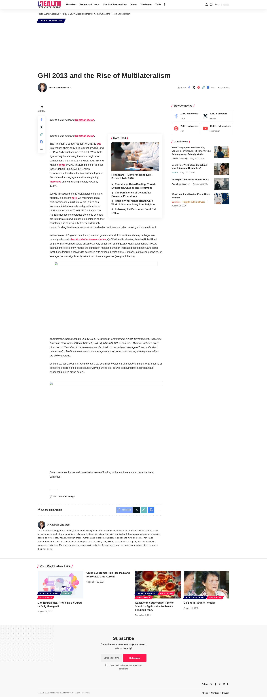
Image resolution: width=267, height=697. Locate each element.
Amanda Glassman (59, 87)
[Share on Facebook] (189, 87)
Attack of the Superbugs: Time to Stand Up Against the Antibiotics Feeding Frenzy (154, 606)
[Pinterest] (186, 128)
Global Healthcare (51, 20)
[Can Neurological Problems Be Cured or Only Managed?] (60, 584)
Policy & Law (46, 597)
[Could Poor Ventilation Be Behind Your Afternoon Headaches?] (221, 169)
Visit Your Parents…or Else (199, 602)
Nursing (184, 158)
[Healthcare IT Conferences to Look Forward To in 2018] (135, 156)
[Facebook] (186, 116)
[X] (217, 116)
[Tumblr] (227, 684)
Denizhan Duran (84, 120)
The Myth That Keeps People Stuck (190, 179)
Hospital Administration (194, 202)
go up (62, 164)
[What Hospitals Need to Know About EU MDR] (221, 198)
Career (175, 158)
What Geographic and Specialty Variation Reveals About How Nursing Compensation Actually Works (191, 150)
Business (176, 202)
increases (55, 181)
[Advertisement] (133, 46)
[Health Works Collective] (49, 4)
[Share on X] (194, 87)
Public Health (143, 597)
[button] (165, 4)
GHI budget (69, 496)
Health (175, 172)
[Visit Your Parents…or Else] (206, 584)
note (74, 198)
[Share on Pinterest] (198, 87)
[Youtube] (217, 128)
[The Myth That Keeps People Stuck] (221, 184)
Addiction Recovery (181, 184)
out (99, 143)
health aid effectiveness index (88, 239)
